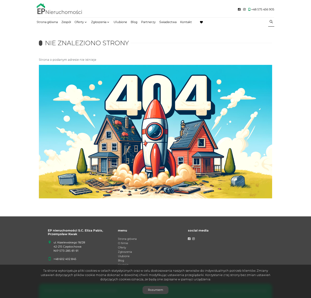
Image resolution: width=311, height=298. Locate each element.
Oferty (79, 22)
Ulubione (120, 22)
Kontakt (186, 22)
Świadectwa (168, 22)
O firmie (123, 243)
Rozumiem (155, 290)
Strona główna (47, 22)
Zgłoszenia (125, 251)
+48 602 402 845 (64, 259)
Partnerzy (148, 22)
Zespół (66, 22)
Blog (134, 22)
